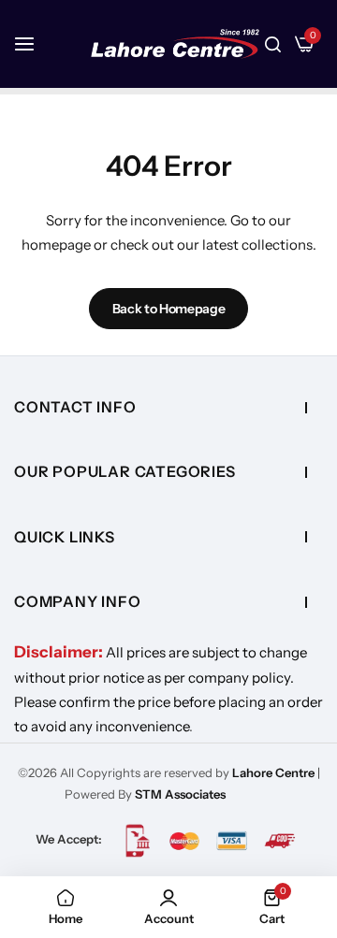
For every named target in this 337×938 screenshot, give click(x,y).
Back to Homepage (169, 308)
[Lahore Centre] (175, 44)
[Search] (273, 44)
